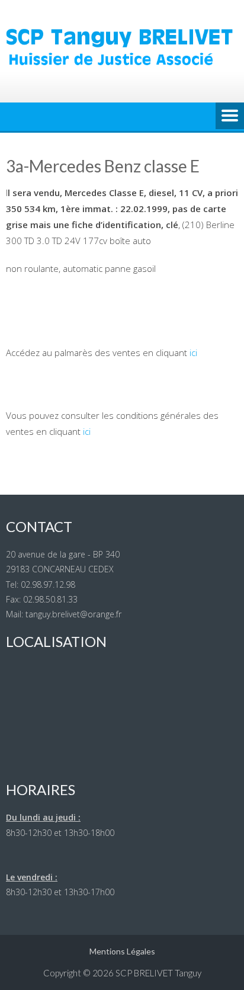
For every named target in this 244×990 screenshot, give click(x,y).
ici (193, 352)
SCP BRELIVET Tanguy (158, 972)
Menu (230, 116)
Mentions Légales (122, 951)
